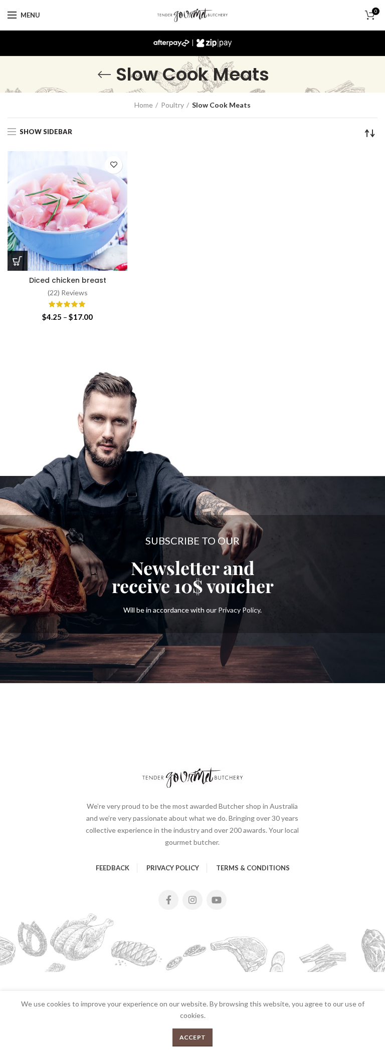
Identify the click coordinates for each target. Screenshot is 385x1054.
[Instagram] (192, 900)
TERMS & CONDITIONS (253, 868)
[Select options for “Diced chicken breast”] (18, 261)
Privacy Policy (239, 610)
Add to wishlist (113, 165)
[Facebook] (168, 900)
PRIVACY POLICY (172, 868)
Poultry (172, 105)
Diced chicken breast (67, 280)
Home (143, 105)
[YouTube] (217, 900)
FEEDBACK (112, 868)
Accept (192, 1037)
